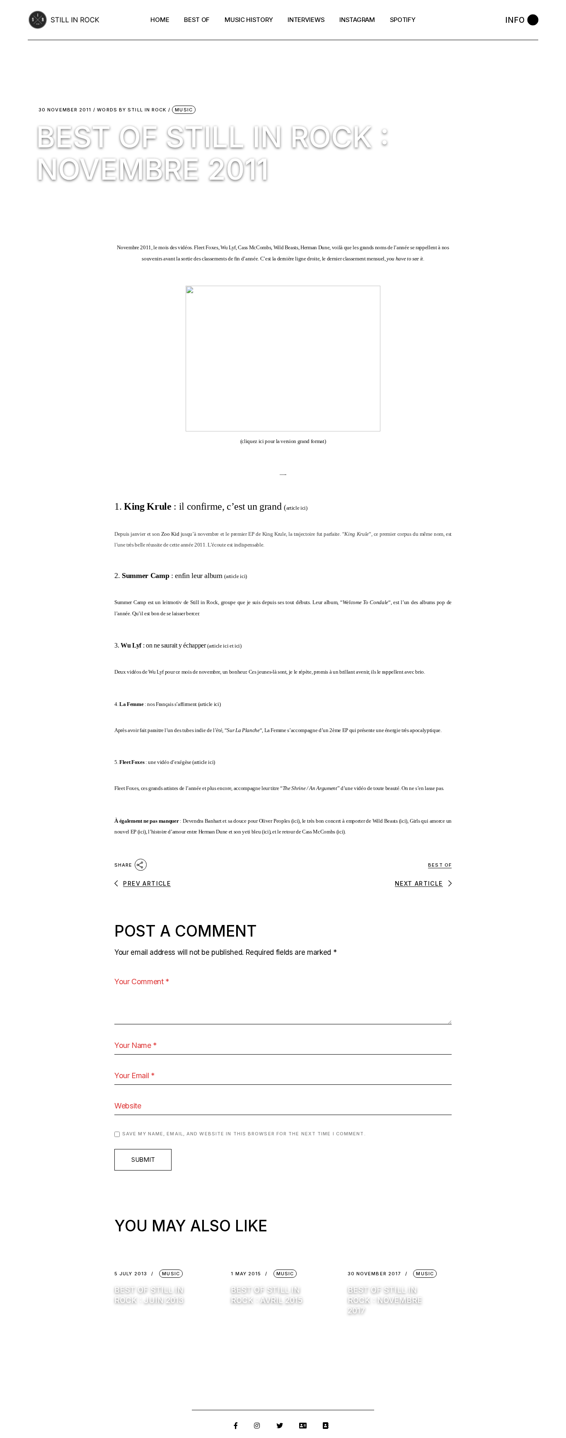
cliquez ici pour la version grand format (283, 441)
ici (237, 646)
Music (184, 110)
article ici (296, 508)
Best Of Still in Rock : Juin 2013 (149, 1295)
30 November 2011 (65, 110)
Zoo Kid (170, 534)
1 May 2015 (246, 1274)
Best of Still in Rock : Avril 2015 (266, 1295)
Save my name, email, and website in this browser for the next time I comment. (244, 1134)
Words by (131, 110)
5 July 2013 (130, 1274)
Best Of (440, 865)
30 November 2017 (375, 1274)
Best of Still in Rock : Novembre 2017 (385, 1300)
